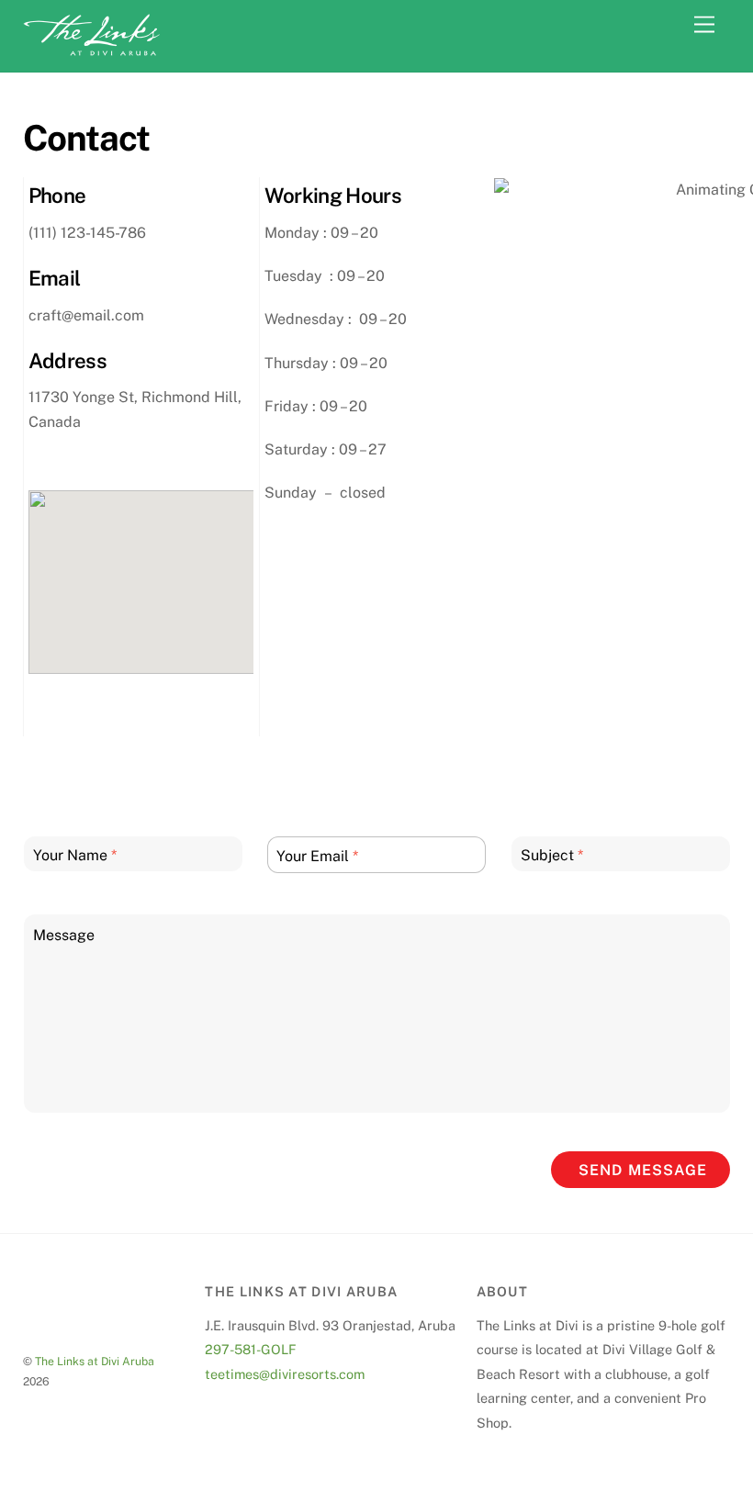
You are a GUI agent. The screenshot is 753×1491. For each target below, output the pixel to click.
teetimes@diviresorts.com (285, 1374)
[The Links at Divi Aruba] (92, 49)
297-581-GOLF (251, 1349)
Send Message (642, 1170)
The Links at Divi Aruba (94, 1361)
